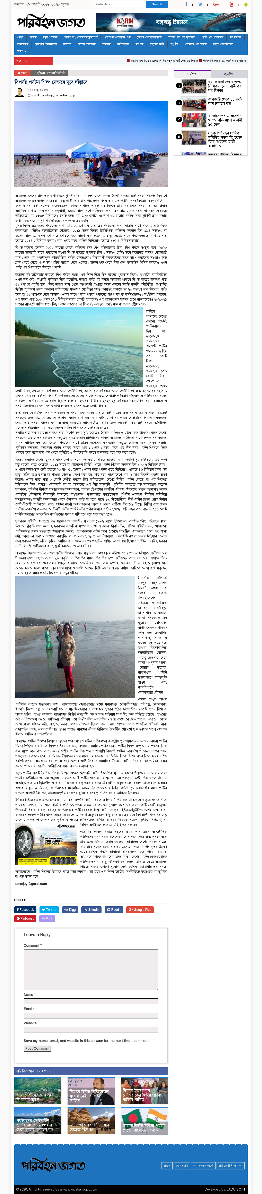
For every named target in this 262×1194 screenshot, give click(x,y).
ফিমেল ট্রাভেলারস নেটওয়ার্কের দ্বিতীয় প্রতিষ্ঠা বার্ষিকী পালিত (142, 1095)
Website (30, 1023)
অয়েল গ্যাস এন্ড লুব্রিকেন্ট (181, 37)
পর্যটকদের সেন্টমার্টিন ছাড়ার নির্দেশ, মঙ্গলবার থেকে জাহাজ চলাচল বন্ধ (34, 1125)
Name (30, 995)
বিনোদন (106, 44)
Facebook (26, 910)
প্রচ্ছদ (20, 37)
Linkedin (93, 910)
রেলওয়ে (139, 44)
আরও (20, 51)
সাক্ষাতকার (22, 44)
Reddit (115, 910)
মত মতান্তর (235, 37)
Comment (33, 945)
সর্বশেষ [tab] (192, 74)
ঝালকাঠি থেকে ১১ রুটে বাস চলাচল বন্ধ (206, 61)
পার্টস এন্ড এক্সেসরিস (212, 37)
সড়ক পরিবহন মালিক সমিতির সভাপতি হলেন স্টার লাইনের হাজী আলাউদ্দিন (225, 139)
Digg (72, 910)
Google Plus (142, 910)
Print (48, 919)
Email (29, 1009)
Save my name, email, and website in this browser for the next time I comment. (87, 1041)
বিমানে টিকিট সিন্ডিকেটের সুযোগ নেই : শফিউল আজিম (89, 1096)
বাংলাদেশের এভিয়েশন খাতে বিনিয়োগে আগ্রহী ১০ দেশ (225, 120)
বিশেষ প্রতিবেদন (87, 44)
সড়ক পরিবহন (50, 37)
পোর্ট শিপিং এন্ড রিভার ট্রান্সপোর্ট (80, 37)
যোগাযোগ (182, 1166)
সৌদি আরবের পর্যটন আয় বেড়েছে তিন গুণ (89, 1127)
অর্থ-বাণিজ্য (123, 44)
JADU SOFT (236, 1189)
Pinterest (27, 919)
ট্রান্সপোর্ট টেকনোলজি (46, 44)
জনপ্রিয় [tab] (229, 74)
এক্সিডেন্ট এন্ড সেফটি (195, 44)
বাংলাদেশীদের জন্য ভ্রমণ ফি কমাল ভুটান (35, 1097)
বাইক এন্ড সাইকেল (223, 44)
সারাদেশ (67, 44)
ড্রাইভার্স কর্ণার (157, 44)
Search (157, 4)
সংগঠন (174, 44)
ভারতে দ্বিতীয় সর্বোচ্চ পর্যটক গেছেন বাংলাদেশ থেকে (144, 1128)
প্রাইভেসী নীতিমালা (230, 1166)
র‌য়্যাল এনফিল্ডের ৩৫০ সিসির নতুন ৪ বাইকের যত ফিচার (144, 61)
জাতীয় (33, 37)
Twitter (50, 910)
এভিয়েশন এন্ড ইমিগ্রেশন (117, 37)
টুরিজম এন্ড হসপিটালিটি (149, 37)
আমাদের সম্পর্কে (203, 1166)
